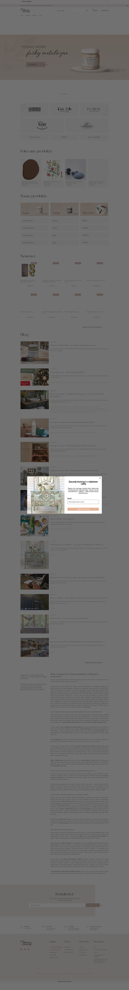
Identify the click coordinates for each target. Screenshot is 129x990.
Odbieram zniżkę (83, 509)
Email (69, 498)
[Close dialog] (100, 478)
